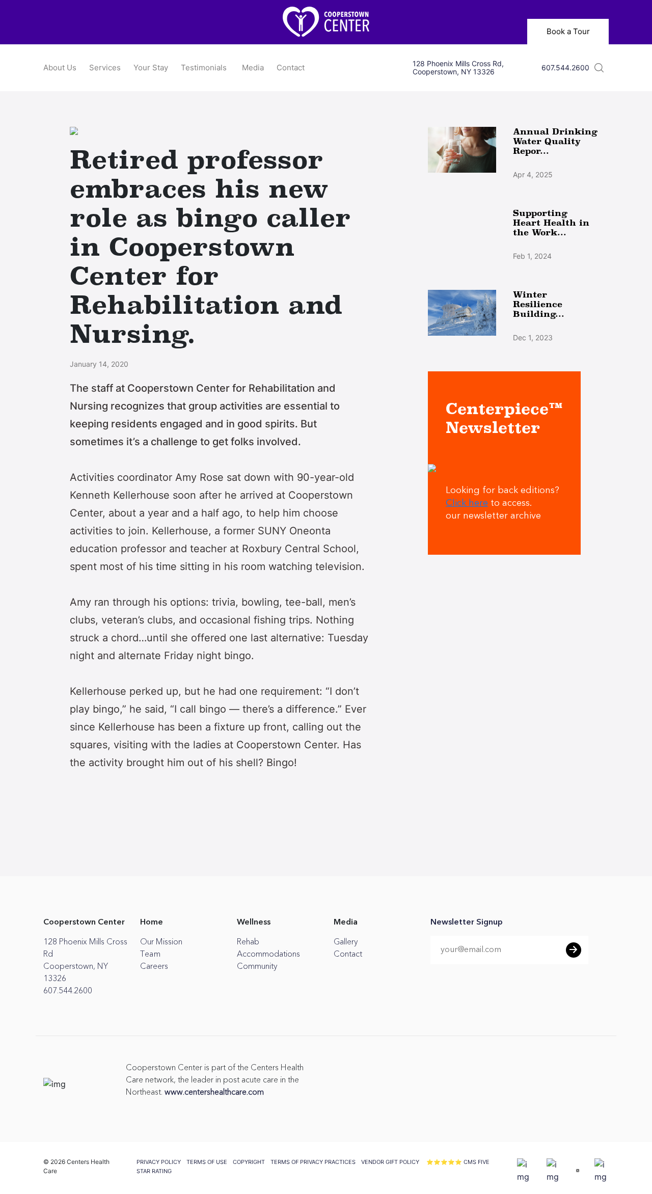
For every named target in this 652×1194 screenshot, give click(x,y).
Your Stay (150, 67)
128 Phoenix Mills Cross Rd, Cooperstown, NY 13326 (458, 68)
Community (257, 966)
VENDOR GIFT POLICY (390, 1161)
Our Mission (161, 941)
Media (253, 67)
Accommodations (268, 954)
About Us (59, 67)
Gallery (346, 941)
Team (150, 954)
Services (105, 67)
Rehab (248, 941)
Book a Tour (568, 31)
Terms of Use (206, 1161)
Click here (467, 503)
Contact (291, 67)
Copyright (249, 1161)
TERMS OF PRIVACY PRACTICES (313, 1161)
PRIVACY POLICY (159, 1161)
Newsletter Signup (466, 922)
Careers (154, 966)
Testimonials (204, 67)
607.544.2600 (565, 68)
